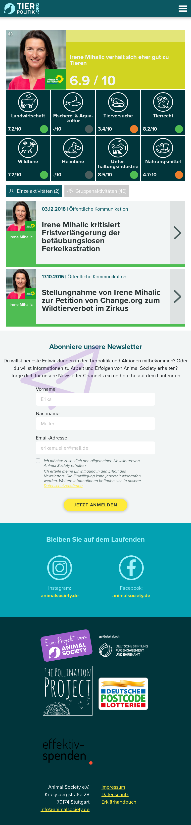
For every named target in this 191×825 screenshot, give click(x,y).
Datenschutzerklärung (63, 485)
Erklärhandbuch (118, 802)
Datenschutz (115, 794)
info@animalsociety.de (65, 809)
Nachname (47, 413)
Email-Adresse (51, 437)
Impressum (113, 787)
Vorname (45, 389)
